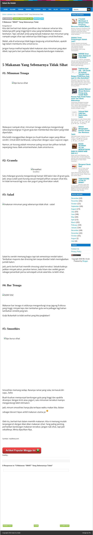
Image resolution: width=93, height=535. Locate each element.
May (72, 217)
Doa (44, 9)
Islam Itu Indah (9, 3)
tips (42, 18)
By (7, 18)
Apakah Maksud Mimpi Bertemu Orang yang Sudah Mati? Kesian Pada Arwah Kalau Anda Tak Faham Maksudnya (80, 94)
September (75, 206)
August (73, 209)
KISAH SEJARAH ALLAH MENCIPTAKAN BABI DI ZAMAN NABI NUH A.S (80, 148)
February (74, 225)
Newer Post (7, 525)
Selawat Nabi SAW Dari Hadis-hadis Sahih (83, 114)
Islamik (13, 9)
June (73, 214)
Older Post (64, 525)
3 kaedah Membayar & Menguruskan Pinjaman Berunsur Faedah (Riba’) (80, 22)
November (74, 201)
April (72, 220)
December (74, 198)
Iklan (56, 9)
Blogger (85, 261)
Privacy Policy (76, 251)
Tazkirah (37, 9)
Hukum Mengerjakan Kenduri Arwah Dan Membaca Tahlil (80, 130)
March (73, 222)
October (74, 204)
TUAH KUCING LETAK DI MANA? (83, 180)
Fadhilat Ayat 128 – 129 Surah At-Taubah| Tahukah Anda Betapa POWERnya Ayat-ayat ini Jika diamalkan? (80, 73)
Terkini (20, 9)
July (72, 212)
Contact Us (64, 9)
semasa (36, 18)
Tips (49, 9)
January (74, 228)
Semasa (28, 9)
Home (6, 9)
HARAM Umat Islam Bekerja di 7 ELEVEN (84, 55)
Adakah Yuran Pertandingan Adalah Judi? (79, 39)
